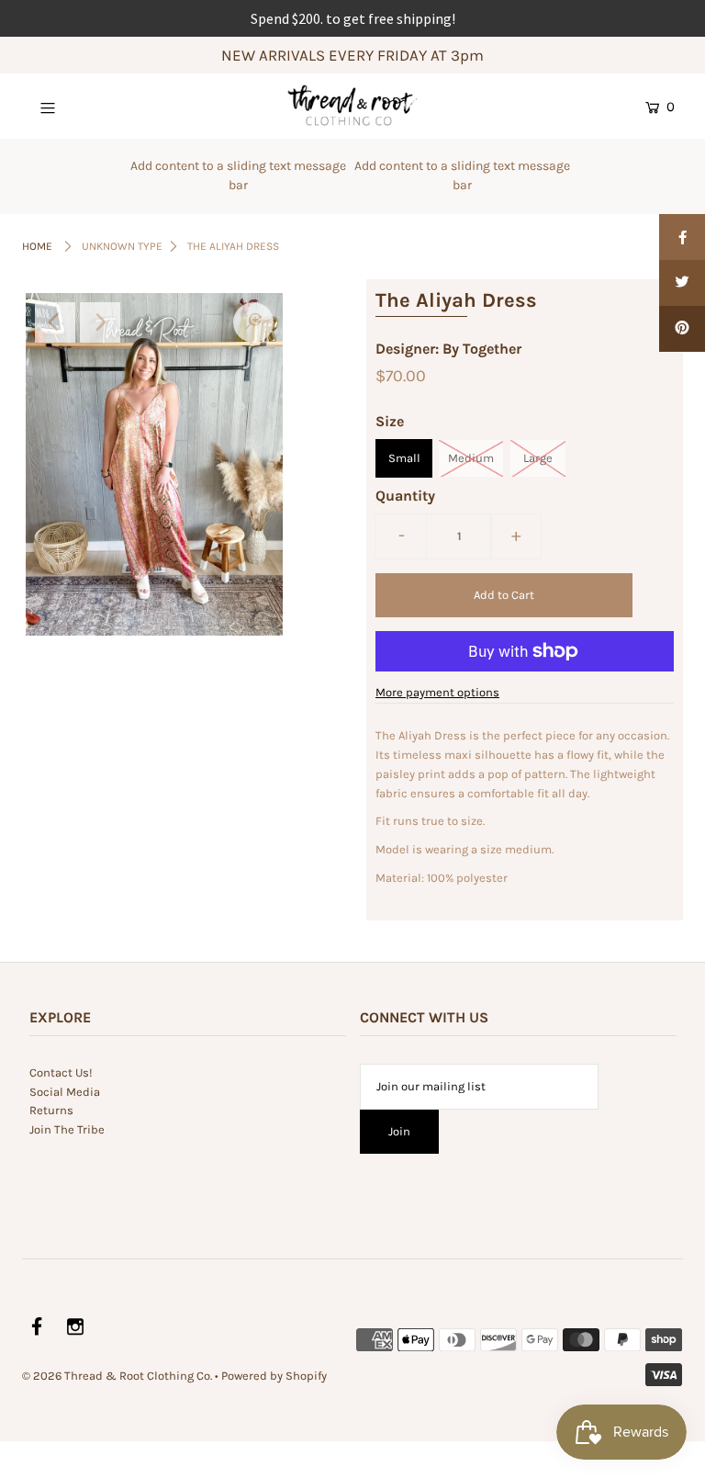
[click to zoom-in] (253, 322)
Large (538, 458)
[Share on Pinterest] (682, 329)
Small (404, 458)
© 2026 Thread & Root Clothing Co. (117, 1375)
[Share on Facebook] (682, 237)
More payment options (437, 692)
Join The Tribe (67, 1129)
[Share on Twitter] (682, 283)
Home (37, 246)
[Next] (100, 322)
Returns (51, 1110)
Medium (471, 458)
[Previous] (55, 322)
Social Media (64, 1092)
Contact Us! (61, 1072)
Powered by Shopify (274, 1375)
